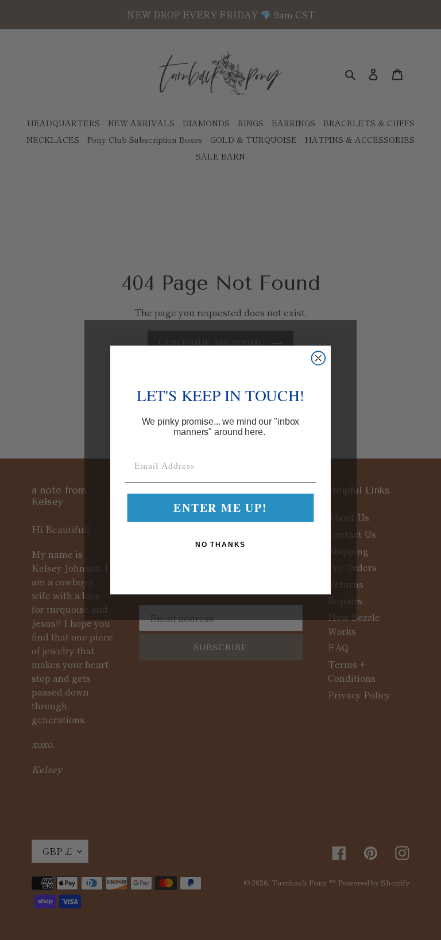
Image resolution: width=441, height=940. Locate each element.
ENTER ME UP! (220, 508)
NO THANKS (220, 545)
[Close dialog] (319, 358)
